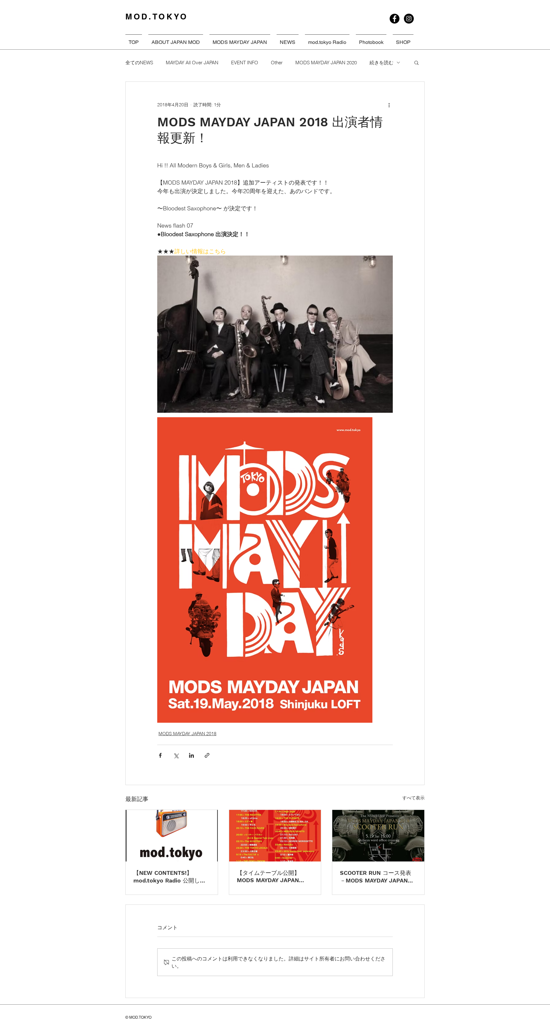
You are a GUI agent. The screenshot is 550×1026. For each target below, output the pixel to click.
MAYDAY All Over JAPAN (192, 63)
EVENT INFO (244, 63)
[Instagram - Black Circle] (409, 19)
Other (277, 63)
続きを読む (381, 63)
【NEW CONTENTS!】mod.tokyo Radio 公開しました (169, 876)
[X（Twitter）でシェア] (176, 755)
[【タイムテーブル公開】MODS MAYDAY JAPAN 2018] (275, 835)
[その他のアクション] (389, 105)
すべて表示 (413, 798)
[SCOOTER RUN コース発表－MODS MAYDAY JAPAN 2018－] (378, 835)
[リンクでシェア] (207, 755)
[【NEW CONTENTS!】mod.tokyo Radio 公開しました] (172, 835)
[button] (416, 62)
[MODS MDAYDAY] (394, 19)
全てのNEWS (139, 63)
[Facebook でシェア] (160, 755)
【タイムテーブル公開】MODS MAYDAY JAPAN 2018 (268, 876)
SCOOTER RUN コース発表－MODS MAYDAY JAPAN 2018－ (375, 876)
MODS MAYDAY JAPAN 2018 (187, 733)
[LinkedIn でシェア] (191, 755)
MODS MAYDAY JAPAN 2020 (326, 63)
